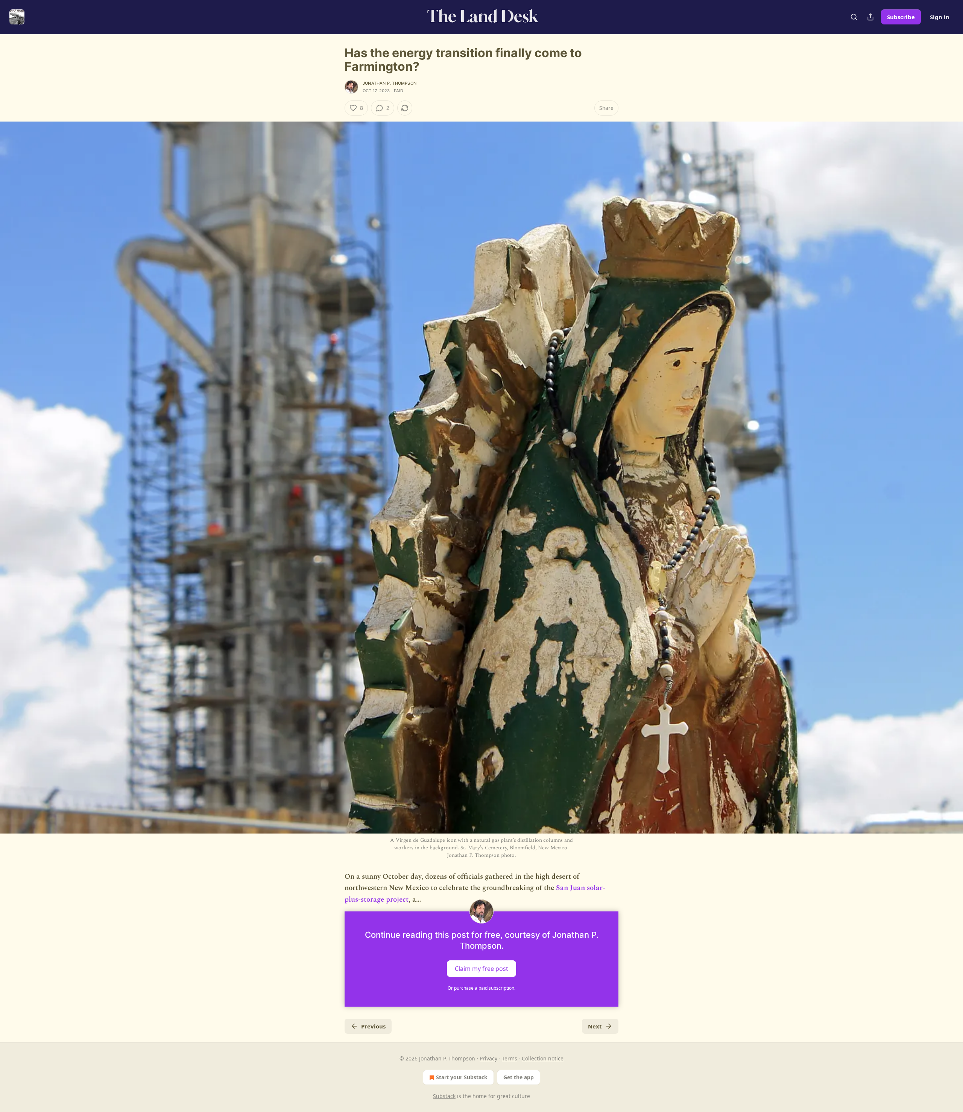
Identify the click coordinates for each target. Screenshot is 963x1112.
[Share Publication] (870, 16)
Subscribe (901, 17)
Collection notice (543, 1058)
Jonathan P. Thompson (389, 83)
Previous (373, 1026)
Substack (444, 1096)
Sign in (939, 17)
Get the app (518, 1077)
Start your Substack (462, 1077)
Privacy (488, 1058)
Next (595, 1026)
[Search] (853, 16)
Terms (509, 1058)
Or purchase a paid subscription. (481, 988)
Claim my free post (481, 968)
